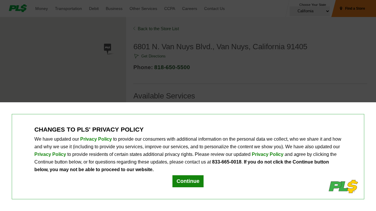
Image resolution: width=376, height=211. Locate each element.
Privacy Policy (96, 139)
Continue (188, 181)
